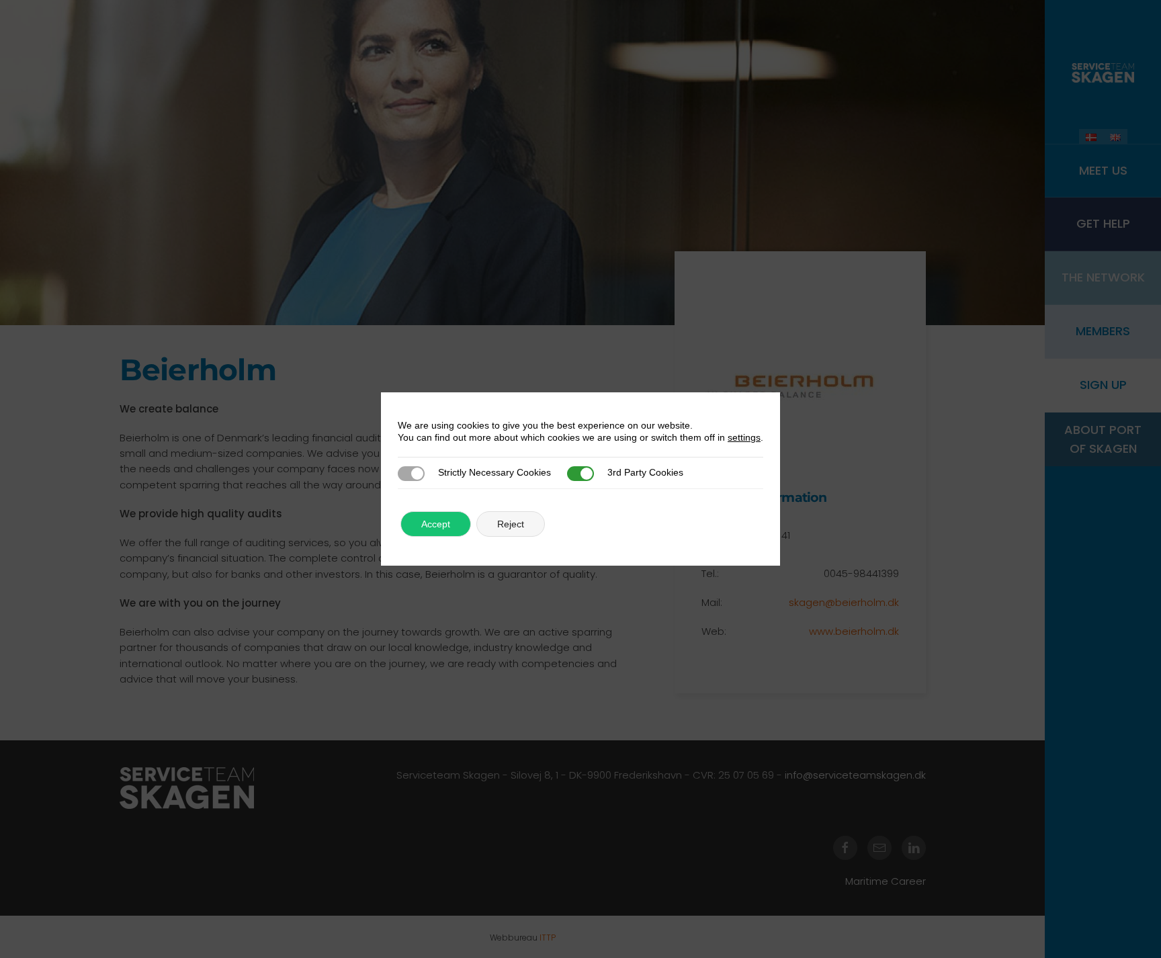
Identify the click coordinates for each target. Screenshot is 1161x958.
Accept (435, 524)
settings (744, 437)
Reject (510, 524)
